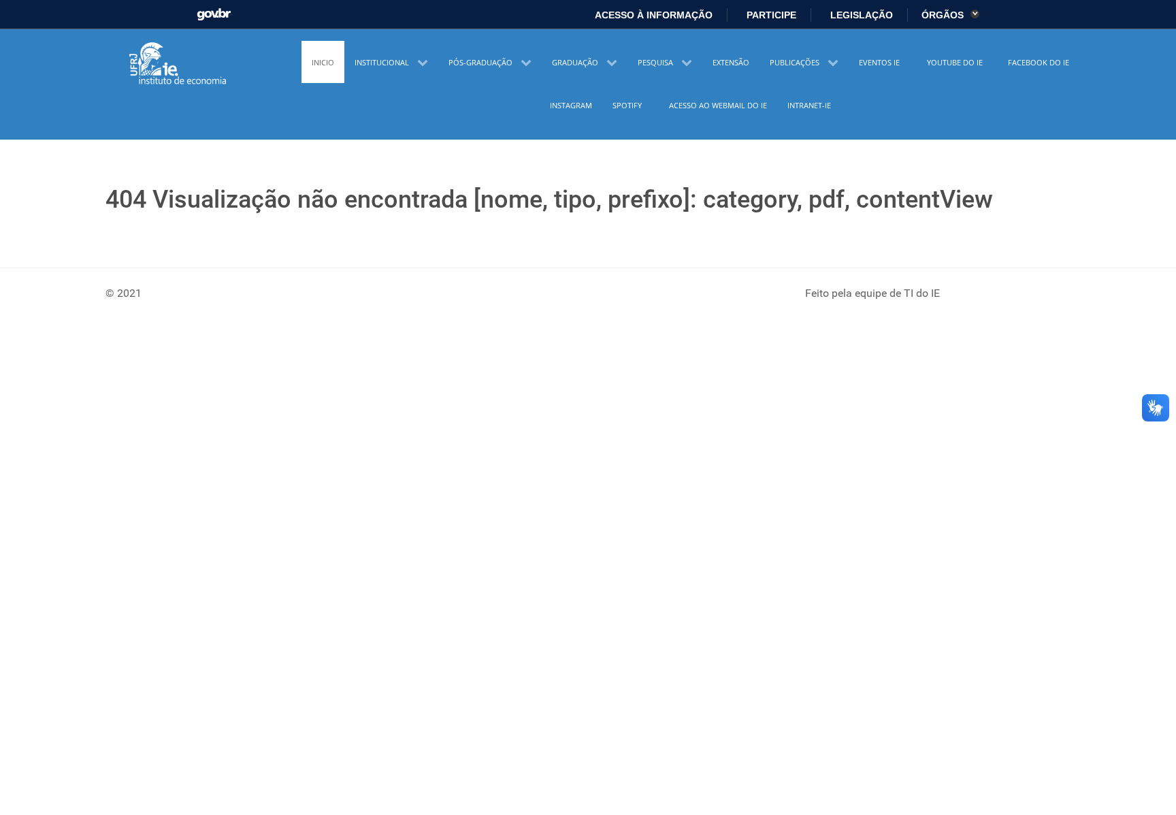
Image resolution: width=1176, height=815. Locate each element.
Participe (770, 15)
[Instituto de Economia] (179, 64)
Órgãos (943, 15)
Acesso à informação (653, 15)
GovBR (214, 11)
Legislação (860, 15)
